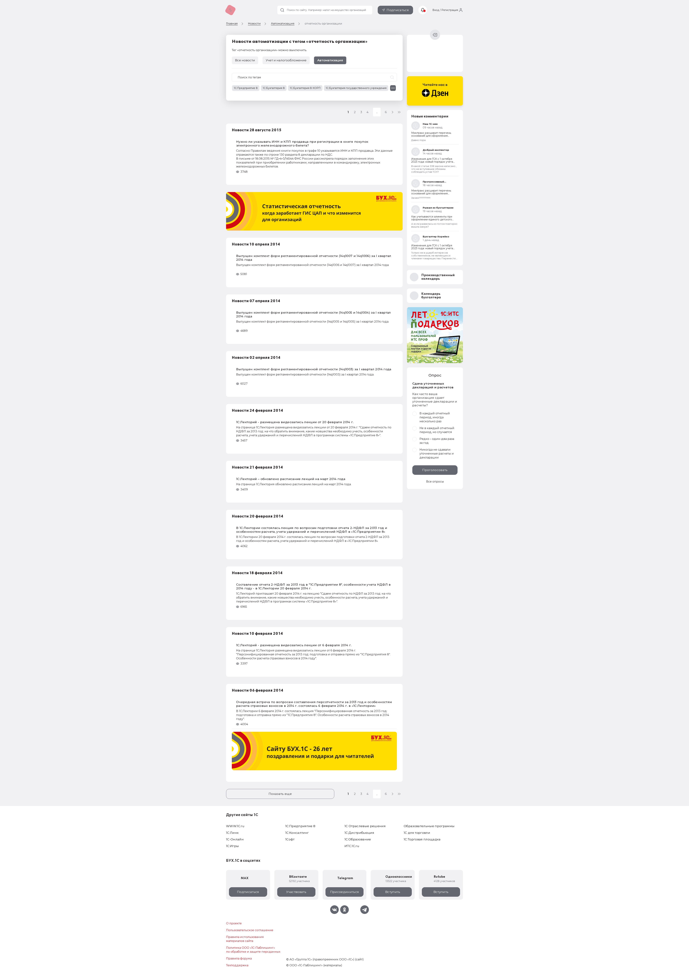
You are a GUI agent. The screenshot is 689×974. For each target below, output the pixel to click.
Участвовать (296, 892)
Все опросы (435, 481)
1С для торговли (417, 832)
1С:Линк (232, 832)
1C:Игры (232, 846)
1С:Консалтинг (297, 832)
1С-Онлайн (235, 839)
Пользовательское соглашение (249, 930)
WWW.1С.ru (235, 826)
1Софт (290, 839)
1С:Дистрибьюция (359, 832)
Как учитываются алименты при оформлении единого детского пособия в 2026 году (431, 219)
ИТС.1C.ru (351, 846)
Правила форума (239, 958)
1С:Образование (357, 839)
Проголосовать (434, 470)
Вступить (392, 892)
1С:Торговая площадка (422, 839)
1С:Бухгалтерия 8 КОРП (305, 88)
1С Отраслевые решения (365, 826)
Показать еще (280, 794)
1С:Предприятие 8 (246, 88)
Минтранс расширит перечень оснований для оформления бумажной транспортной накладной (434, 135)
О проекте (234, 923)
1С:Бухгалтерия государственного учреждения (356, 88)
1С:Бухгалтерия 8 (274, 88)
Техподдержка (237, 965)
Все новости (245, 60)
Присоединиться (344, 892)
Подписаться (398, 10)
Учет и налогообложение (286, 60)
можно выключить (292, 50)
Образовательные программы (429, 826)
